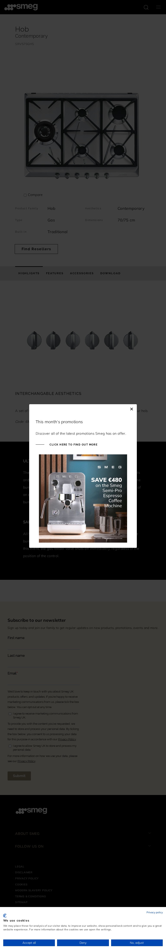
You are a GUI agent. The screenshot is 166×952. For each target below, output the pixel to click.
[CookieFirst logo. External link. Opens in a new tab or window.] (4, 916)
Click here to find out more (73, 444)
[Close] (131, 408)
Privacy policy (155, 912)
